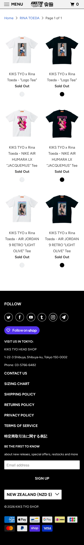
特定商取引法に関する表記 (25, 436)
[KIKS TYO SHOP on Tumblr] (43, 317)
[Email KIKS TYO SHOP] (65, 317)
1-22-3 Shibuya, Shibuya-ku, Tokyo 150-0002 (35, 357)
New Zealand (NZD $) (30, 494)
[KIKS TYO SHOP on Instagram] (54, 317)
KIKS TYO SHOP (27, 507)
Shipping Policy (19, 394)
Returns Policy (19, 405)
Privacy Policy (19, 415)
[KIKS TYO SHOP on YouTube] (32, 317)
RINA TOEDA (30, 18)
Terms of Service (21, 426)
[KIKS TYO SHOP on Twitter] (9, 317)
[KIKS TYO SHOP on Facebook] (20, 317)
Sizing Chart (16, 384)
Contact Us (15, 373)
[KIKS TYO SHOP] (42, 4)
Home (9, 18)
